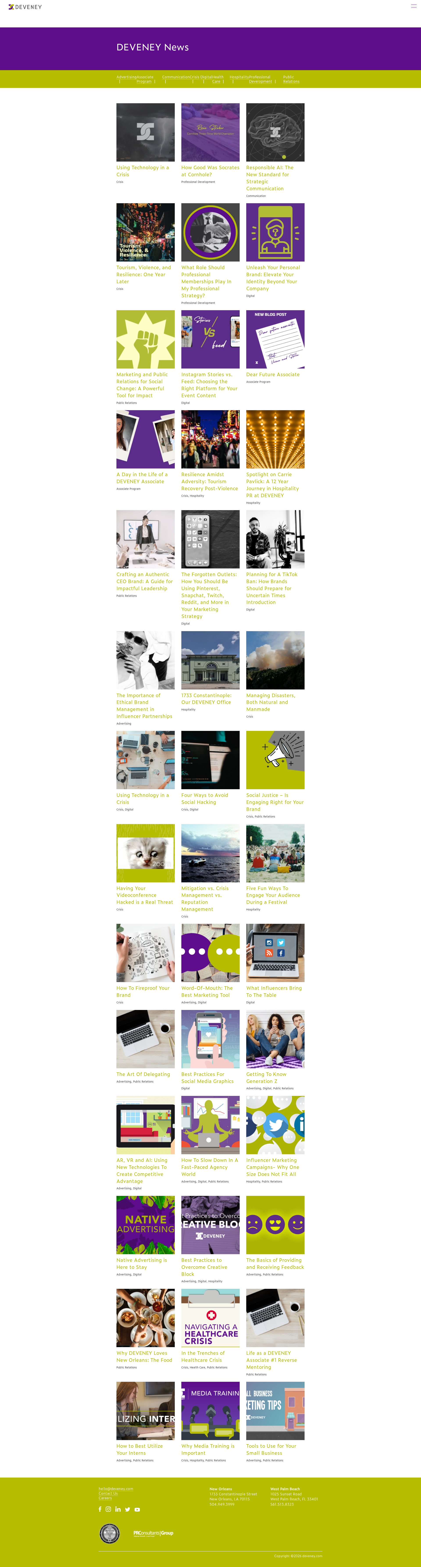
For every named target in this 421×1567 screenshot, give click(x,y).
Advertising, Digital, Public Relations (270, 1088)
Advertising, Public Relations (134, 1081)
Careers (105, 1497)
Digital (206, 76)
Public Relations (291, 79)
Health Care (218, 79)
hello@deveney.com (116, 1488)
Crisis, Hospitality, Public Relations (203, 1460)
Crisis (194, 76)
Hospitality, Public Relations (264, 1181)
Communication (176, 76)
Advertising (126, 76)
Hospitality (239, 76)
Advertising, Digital (194, 1002)
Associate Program (145, 79)
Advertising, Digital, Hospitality (201, 1281)
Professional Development (260, 79)
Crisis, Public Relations (260, 816)
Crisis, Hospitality (192, 496)
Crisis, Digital (125, 809)
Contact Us (108, 1493)
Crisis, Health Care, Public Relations (204, 1367)
